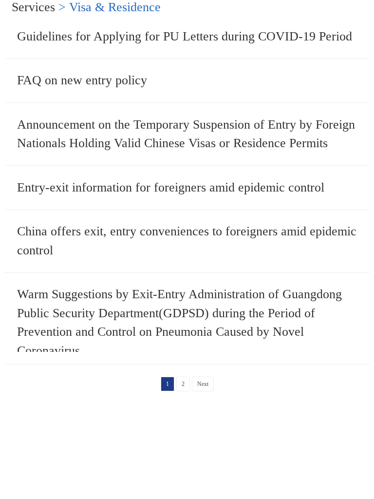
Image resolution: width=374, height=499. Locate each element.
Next (202, 384)
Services (33, 7)
